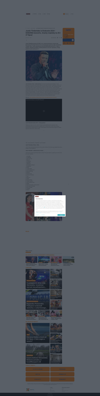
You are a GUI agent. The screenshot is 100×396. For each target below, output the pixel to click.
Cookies (40, 212)
